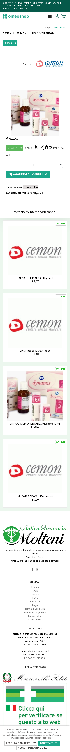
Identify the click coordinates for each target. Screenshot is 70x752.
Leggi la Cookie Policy (21, 743)
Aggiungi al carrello (29, 174)
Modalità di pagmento (35, 612)
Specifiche (30, 187)
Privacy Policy (35, 616)
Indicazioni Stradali (35, 658)
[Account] (56, 16)
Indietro (11, 43)
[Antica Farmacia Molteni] (16, 16)
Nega (21, 747)
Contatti (35, 594)
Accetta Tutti (49, 743)
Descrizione (14, 187)
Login (35, 605)
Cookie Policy (35, 619)
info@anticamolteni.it (38, 651)
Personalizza (37, 747)
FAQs (35, 598)
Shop (47, 27)
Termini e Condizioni (35, 609)
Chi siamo (35, 587)
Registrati (35, 601)
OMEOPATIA (59, 27)
